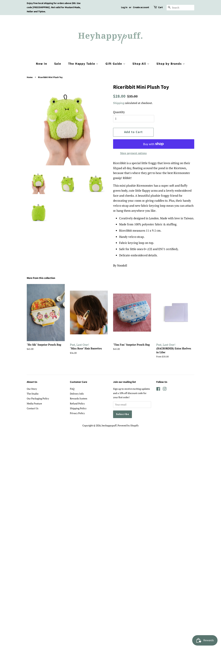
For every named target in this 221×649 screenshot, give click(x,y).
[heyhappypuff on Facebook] (158, 389)
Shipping (118, 103)
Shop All (139, 64)
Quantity (119, 112)
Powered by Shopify (128, 425)
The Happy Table (82, 64)
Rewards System (78, 398)
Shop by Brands (169, 64)
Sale (57, 64)
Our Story (32, 388)
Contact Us (32, 408)
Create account (141, 7)
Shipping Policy (78, 408)
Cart (160, 7)
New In (41, 64)
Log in (124, 7)
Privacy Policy (77, 413)
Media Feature (34, 403)
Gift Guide (114, 64)
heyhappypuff (109, 425)
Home (30, 77)
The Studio (33, 393)
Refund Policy (77, 403)
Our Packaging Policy (38, 398)
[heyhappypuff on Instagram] (164, 389)
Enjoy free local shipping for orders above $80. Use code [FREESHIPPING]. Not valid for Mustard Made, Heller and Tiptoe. (54, 7)
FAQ (72, 388)
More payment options (133, 153)
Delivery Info (77, 393)
